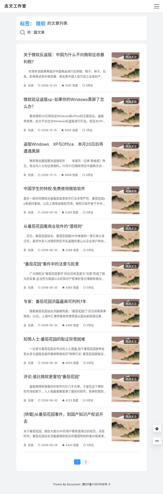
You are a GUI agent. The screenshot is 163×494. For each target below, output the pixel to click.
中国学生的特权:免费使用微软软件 (54, 188)
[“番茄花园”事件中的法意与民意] (125, 275)
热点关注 (131, 57)
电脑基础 (131, 101)
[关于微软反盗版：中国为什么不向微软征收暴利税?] (125, 69)
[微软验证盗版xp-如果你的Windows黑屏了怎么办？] (125, 114)
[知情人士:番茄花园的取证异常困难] (125, 351)
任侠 (30, 85)
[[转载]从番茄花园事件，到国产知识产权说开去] (125, 429)
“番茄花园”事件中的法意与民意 (51, 264)
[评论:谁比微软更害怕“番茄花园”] (125, 388)
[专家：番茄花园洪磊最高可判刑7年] (125, 313)
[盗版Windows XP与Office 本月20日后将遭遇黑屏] (125, 159)
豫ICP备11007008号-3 (96, 484)
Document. (74, 484)
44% (157, 441)
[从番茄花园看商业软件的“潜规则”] (125, 238)
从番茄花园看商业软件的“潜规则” (53, 226)
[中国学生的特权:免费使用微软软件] (125, 200)
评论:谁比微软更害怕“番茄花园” (52, 376)
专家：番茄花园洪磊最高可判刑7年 (55, 301)
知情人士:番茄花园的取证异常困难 (54, 339)
